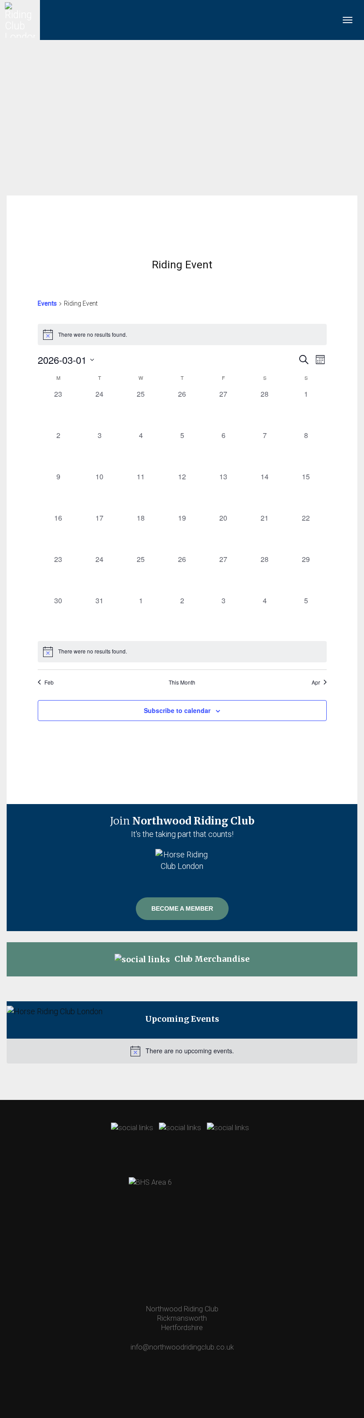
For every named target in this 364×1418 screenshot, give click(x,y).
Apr (316, 682)
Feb (49, 682)
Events (47, 303)
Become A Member (182, 908)
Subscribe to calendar (177, 710)
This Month (182, 682)
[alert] (182, 334)
